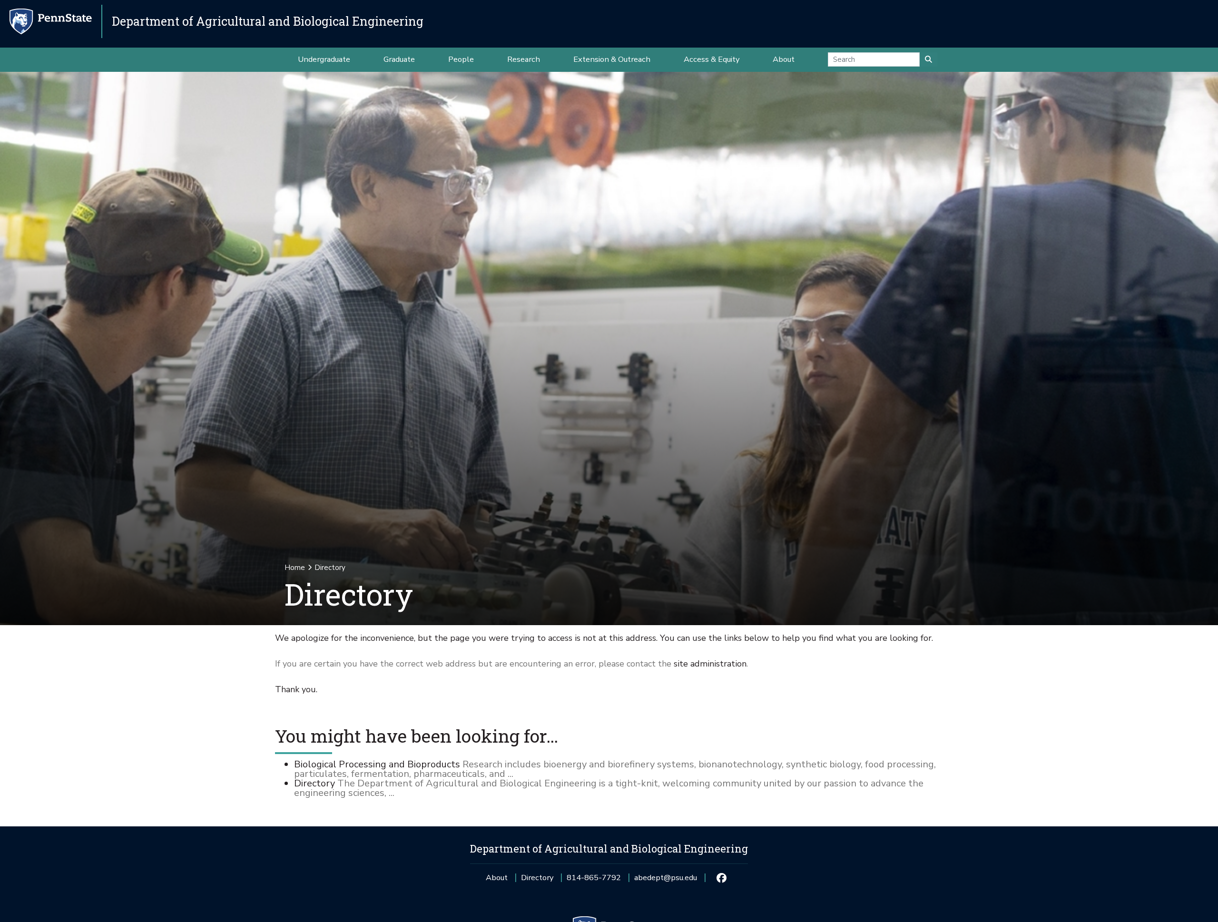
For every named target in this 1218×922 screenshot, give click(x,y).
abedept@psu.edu (665, 881)
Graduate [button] (399, 59)
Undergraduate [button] (324, 59)
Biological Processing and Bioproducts (377, 764)
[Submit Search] (928, 59)
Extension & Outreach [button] (611, 59)
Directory (314, 783)
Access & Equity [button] (711, 59)
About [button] (784, 59)
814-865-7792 (594, 881)
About (497, 877)
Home (295, 567)
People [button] (461, 59)
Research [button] (523, 59)
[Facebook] (721, 877)
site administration (710, 663)
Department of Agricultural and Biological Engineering (267, 21)
